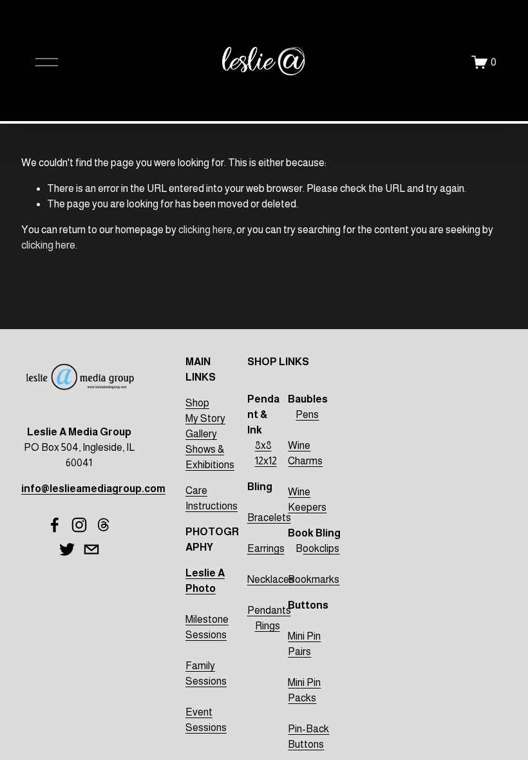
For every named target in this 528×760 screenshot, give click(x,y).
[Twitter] (67, 549)
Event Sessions (206, 720)
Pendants (269, 610)
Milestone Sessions (207, 627)
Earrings (266, 548)
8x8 (263, 445)
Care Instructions (211, 498)
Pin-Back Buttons (308, 736)
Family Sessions (206, 673)
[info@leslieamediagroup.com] (91, 549)
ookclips (321, 548)
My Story (205, 418)
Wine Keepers (307, 499)
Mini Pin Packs (304, 690)
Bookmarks (313, 579)
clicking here (205, 229)
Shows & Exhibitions (209, 457)
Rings (267, 625)
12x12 (266, 460)
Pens (307, 414)
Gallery (201, 433)
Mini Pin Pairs (304, 644)
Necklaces (270, 579)
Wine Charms (305, 453)
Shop (197, 402)
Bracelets (269, 517)
